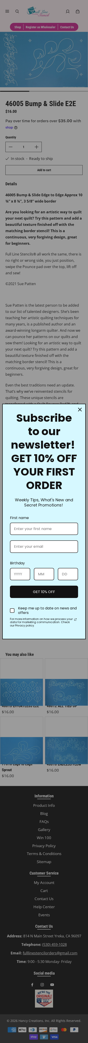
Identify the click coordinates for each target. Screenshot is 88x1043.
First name (19, 517)
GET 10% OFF (44, 591)
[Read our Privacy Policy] (75, 619)
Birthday (17, 563)
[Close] (79, 409)
